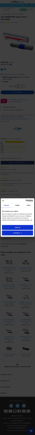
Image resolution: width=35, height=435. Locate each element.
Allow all (17, 227)
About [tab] (29, 205)
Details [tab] (17, 205)
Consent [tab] (6, 205)
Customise (16, 233)
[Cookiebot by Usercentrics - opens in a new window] (25, 201)
